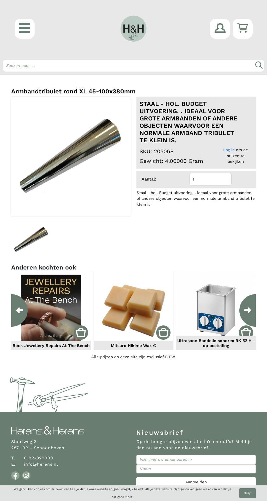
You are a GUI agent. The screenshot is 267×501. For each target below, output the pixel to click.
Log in (229, 149)
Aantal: (149, 179)
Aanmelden (196, 482)
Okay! (247, 493)
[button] (24, 28)
